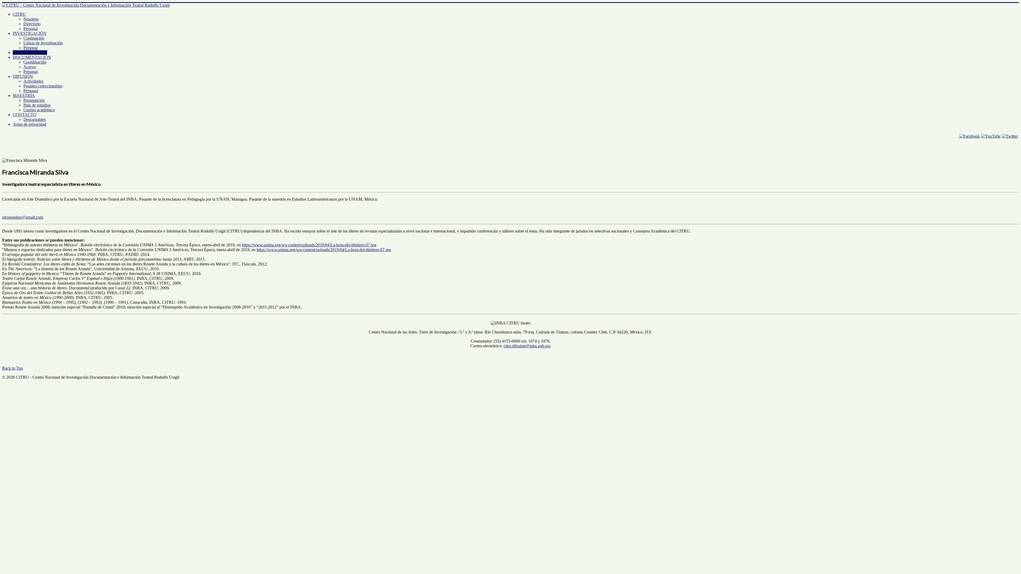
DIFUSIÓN (23, 76)
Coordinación (34, 62)
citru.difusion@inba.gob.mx (527, 346)
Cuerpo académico (39, 110)
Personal (30, 28)
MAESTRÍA (24, 95)
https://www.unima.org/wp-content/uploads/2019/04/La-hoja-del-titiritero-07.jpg (309, 245)
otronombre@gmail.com (22, 217)
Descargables (34, 119)
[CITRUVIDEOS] (991, 136)
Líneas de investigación (43, 43)
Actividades (33, 81)
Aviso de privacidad (29, 124)
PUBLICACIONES (30, 52)
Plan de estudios (37, 105)
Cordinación (33, 38)
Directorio (31, 24)
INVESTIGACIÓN (30, 33)
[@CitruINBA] (1010, 136)
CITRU (19, 14)
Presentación (34, 100)
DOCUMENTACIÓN (32, 57)
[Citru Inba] (969, 136)
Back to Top (12, 368)
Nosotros (31, 19)
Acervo (29, 67)
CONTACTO (24, 114)
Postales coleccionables (42, 86)
